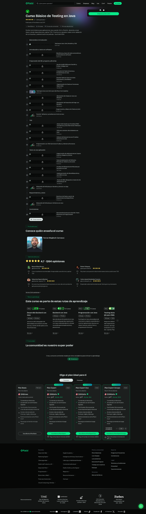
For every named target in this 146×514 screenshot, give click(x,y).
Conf (103, 3)
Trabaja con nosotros (98, 465)
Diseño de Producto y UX (45, 464)
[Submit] (37, 3)
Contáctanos (115, 456)
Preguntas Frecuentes (118, 453)
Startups (65, 479)
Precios (109, 3)
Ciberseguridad (42, 460)
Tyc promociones (116, 469)
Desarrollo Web (42, 453)
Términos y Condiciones (118, 463)
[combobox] (55, 3)
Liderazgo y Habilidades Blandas (72, 460)
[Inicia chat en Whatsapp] (141, 506)
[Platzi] (29, 3)
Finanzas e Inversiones (44, 479)
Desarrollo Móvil (42, 468)
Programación (42, 471)
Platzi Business (96, 453)
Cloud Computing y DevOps (46, 482)
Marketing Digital (43, 456)
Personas (66, 380)
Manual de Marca (97, 475)
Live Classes (95, 456)
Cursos (79, 3)
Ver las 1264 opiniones (32, 292)
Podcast (94, 467)
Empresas (86, 3)
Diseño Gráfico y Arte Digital (71, 468)
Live (98, 3)
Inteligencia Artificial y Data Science (73, 456)
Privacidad (114, 466)
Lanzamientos (96, 459)
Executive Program (97, 462)
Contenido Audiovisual (69, 464)
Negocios (66, 471)
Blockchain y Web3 (43, 475)
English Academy (68, 453)
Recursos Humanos (68, 475)
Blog (93, 3)
